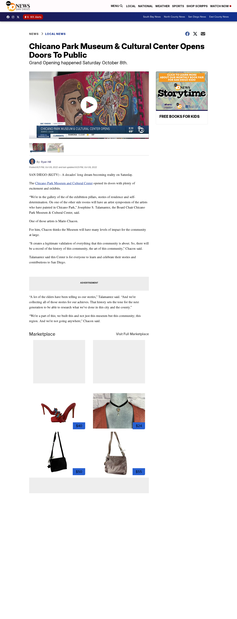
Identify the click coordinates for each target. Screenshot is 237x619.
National (145, 6)
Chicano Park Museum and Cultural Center (64, 183)
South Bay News (152, 17)
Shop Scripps (197, 6)
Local (131, 6)
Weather (162, 6)
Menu (115, 6)
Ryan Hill (46, 161)
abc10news (9, 17)
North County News (174, 17)
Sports (178, 6)
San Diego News (197, 17)
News (34, 34)
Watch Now (220, 6)
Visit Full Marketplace (132, 334)
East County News (219, 17)
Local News (55, 34)
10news (19, 17)
